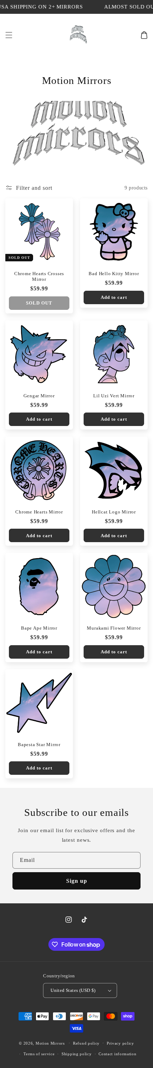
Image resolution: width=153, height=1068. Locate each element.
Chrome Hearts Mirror (39, 512)
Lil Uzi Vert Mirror (113, 395)
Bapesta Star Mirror (39, 744)
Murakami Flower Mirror (114, 628)
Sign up (76, 881)
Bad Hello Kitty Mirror (114, 273)
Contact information (117, 1054)
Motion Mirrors (50, 1043)
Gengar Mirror (38, 395)
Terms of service (38, 1054)
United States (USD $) (73, 990)
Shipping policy (77, 1054)
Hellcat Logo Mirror (114, 512)
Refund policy (86, 1043)
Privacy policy (120, 1043)
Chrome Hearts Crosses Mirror (39, 276)
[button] (9, 35)
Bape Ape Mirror (39, 628)
